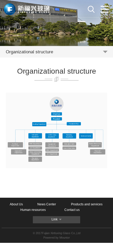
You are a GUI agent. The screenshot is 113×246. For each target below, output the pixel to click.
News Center (46, 204)
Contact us (72, 210)
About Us (16, 204)
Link (55, 219)
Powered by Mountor (56, 237)
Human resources (33, 210)
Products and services (86, 204)
